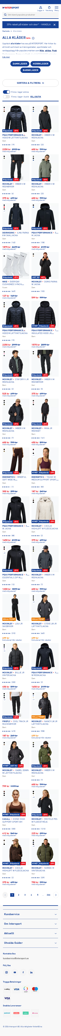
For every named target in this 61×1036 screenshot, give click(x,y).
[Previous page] (5, 895)
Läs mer (6, 57)
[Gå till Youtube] (15, 972)
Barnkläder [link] (30, 70)
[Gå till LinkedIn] (32, 972)
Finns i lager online (20, 92)
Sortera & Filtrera (29, 83)
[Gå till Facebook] (24, 972)
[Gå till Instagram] (7, 972)
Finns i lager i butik (20, 96)
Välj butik (35, 96)
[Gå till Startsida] (11, 7)
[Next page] (56, 895)
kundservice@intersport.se (16, 958)
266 (48, 895)
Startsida (5, 31)
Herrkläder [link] (40, 63)
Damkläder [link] (20, 63)
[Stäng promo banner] (54, 24)
